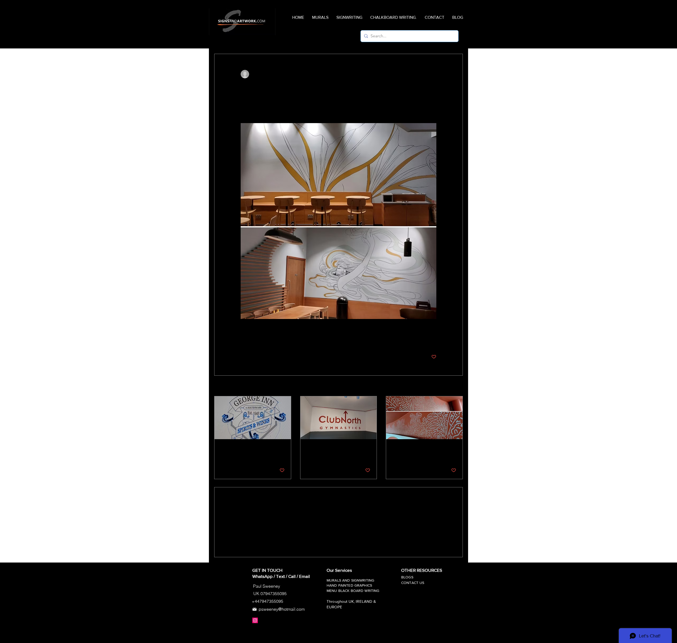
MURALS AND (339, 580)
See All (457, 386)
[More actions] (433, 74)
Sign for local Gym (326, 448)
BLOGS (407, 577)
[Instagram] (255, 620)
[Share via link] (282, 340)
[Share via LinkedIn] (269, 340)
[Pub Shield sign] (252, 417)
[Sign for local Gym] (338, 417)
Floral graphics (407, 448)
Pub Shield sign (237, 448)
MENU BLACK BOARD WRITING (353, 590)
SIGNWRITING (362, 580)
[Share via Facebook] (243, 340)
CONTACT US (413, 583)
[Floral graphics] (424, 417)
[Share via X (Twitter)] (256, 340)
